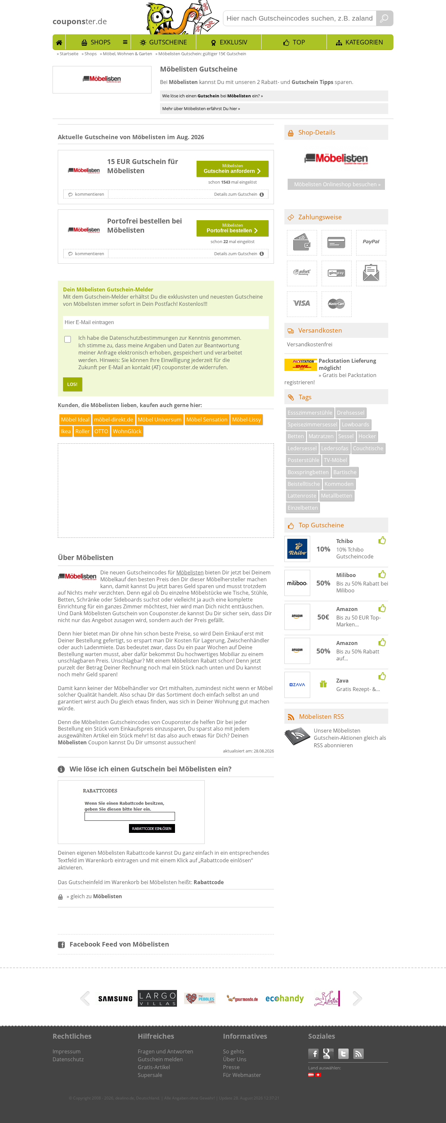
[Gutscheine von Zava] (297, 685)
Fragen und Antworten (165, 1051)
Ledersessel (302, 448)
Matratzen (321, 436)
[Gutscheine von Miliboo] (297, 583)
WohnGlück (127, 431)
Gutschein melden (160, 1059)
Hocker (367, 436)
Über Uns (235, 1059)
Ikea (66, 431)
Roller (82, 431)
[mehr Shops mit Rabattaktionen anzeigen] (85, 1000)
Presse (231, 1067)
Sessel (346, 436)
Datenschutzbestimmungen (143, 337)
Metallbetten (336, 495)
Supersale (150, 1075)
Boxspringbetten (308, 472)
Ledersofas (334, 448)
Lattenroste (302, 495)
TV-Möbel (335, 460)
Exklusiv (233, 42)
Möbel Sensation (207, 419)
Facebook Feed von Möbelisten (119, 944)
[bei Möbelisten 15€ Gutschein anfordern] (83, 171)
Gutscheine (168, 42)
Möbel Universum (160, 419)
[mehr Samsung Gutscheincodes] (115, 1003)
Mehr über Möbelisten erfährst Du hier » (201, 108)
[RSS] (358, 1053)
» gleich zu (94, 896)
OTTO (101, 431)
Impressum (67, 1051)
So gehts (233, 1051)
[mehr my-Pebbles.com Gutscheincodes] (199, 1009)
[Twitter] (345, 1053)
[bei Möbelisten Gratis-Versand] (83, 230)
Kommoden (339, 483)
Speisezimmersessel (312, 424)
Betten (296, 436)
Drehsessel (350, 412)
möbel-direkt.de (113, 419)
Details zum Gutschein (236, 194)
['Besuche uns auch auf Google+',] (330, 1053)
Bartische (345, 472)
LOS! (72, 384)
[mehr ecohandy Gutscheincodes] (284, 1001)
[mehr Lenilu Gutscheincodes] (327, 1009)
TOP (299, 42)
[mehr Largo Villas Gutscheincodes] (157, 1004)
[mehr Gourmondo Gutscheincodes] (242, 1009)
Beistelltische (304, 483)
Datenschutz (68, 1059)
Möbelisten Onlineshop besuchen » (337, 184)
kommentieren (89, 194)
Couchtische (368, 448)
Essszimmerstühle (310, 412)
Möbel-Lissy (246, 419)
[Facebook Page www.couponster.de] (315, 1053)
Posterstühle (303, 460)
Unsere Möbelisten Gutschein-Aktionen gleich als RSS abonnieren (350, 738)
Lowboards (355, 424)
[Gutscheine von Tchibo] (297, 549)
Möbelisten (190, 572)
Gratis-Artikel (154, 1067)
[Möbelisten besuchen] (336, 169)
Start (59, 41)
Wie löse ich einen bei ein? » (212, 96)
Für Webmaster (242, 1075)
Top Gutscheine (321, 524)
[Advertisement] (219, 492)
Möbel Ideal (75, 419)
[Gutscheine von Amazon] (297, 617)
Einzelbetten (303, 507)
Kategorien (364, 42)
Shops (100, 42)
